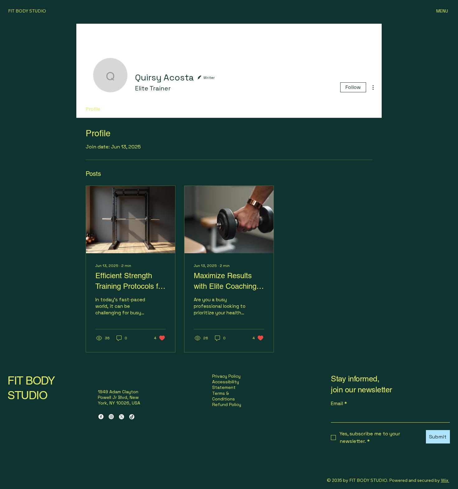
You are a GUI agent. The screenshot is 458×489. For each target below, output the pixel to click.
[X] (121, 417)
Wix (444, 480)
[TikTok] (132, 417)
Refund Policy (226, 404)
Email (339, 403)
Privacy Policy (226, 376)
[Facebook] (101, 417)
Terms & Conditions (223, 396)
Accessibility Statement (225, 384)
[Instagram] (111, 417)
